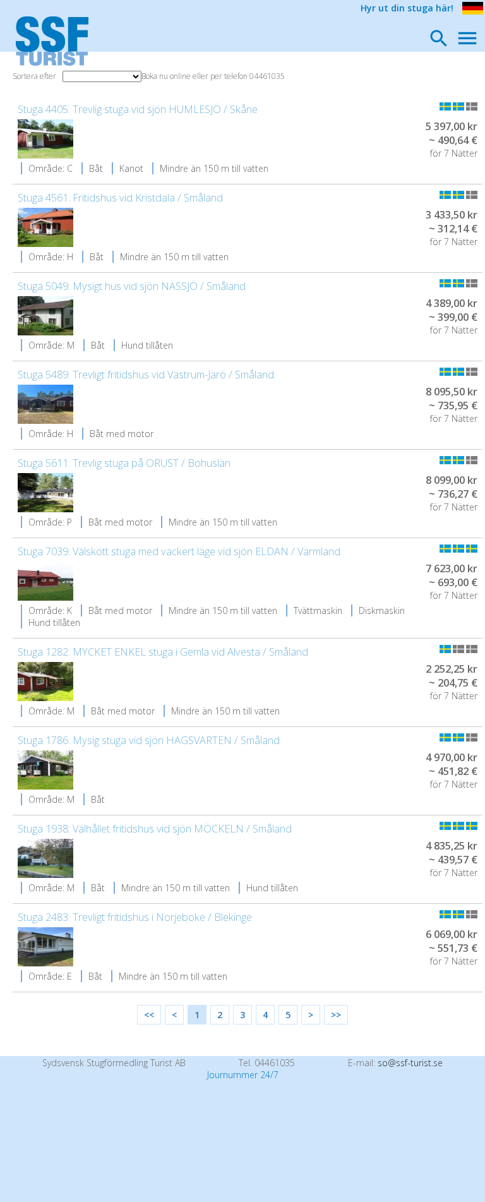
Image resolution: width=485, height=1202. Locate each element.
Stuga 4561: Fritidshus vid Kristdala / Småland (120, 198)
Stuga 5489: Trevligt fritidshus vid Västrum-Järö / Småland (146, 375)
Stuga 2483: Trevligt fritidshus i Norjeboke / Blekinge (135, 917)
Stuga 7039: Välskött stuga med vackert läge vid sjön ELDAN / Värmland (179, 551)
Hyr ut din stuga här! (407, 8)
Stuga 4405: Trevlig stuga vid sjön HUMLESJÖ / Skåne (138, 109)
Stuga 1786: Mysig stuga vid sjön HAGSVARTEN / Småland (149, 740)
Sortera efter (34, 76)
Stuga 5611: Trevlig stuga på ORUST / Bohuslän (124, 463)
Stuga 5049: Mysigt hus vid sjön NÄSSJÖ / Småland (132, 286)
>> (336, 1015)
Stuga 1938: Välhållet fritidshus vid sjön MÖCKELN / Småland (155, 829)
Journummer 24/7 (242, 1075)
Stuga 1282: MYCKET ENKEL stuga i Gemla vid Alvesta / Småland (163, 652)
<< (149, 1015)
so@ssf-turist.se (410, 1063)
